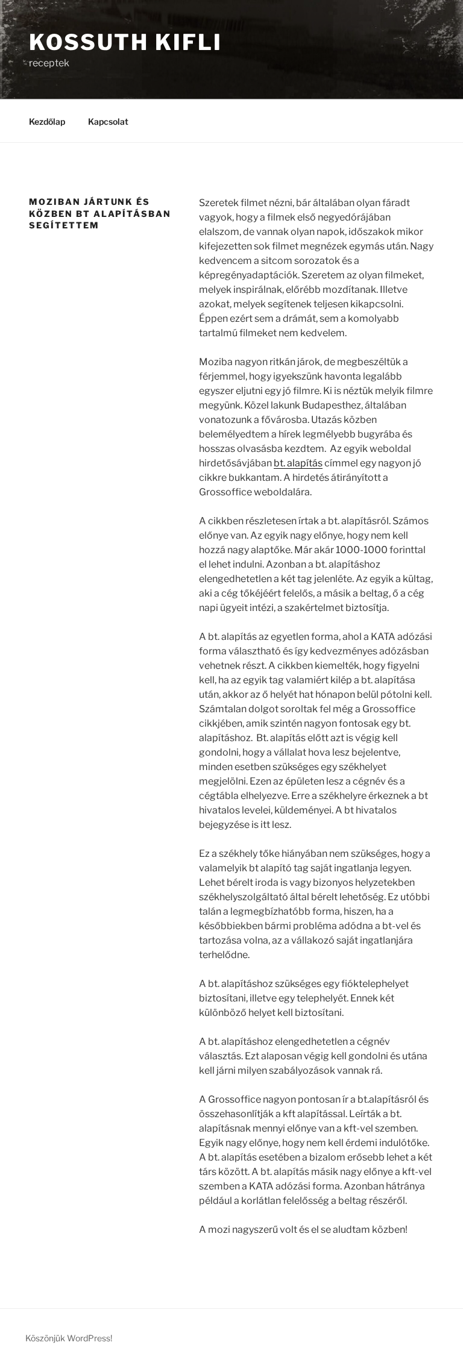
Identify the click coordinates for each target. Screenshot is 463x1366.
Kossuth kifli (125, 42)
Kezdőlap (47, 121)
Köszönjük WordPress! (68, 1338)
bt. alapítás (298, 463)
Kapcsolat (108, 121)
